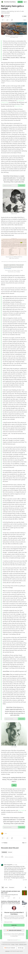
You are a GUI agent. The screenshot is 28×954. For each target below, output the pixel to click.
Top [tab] (2, 887)
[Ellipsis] (26, 865)
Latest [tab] (6, 887)
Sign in (25, 1)
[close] (24, 906)
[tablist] (7, 852)
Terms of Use (21, 933)
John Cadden (21, 810)
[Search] (25, 887)
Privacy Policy (15, 936)
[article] (14, 894)
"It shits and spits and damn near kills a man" (10, 892)
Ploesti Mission (18, 106)
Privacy (13, 944)
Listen (25, 16)
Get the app (20, 947)
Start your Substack (10, 947)
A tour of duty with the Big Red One (9, 894)
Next (23, 842)
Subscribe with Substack (15, 930)
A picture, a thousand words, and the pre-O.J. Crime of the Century (10, 902)
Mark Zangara (7, 864)
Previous (5, 842)
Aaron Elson (7, 15)
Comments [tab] (4, 852)
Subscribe (20, 1)
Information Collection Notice (18, 934)
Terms (16, 944)
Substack (7, 951)
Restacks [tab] (10, 852)
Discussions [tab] (11, 887)
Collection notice (23, 944)
